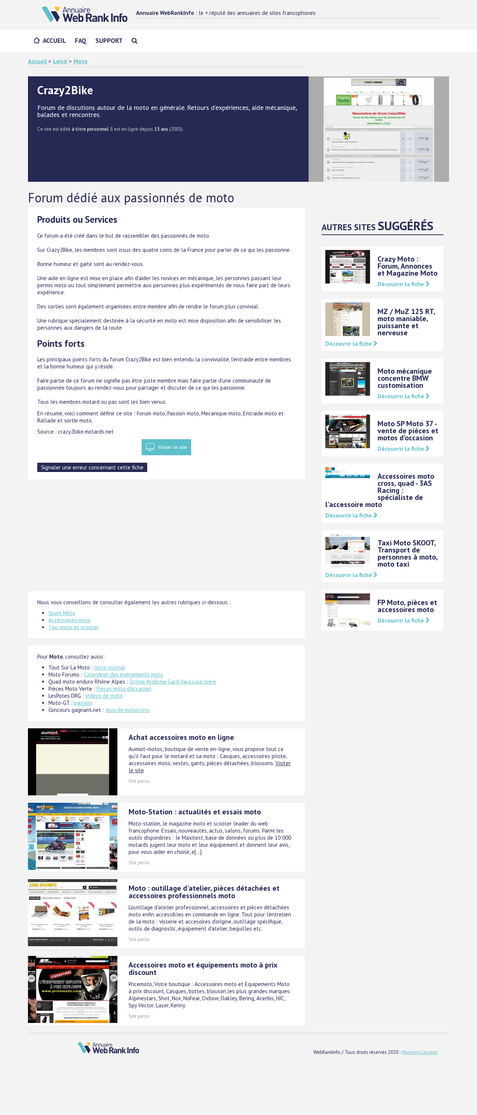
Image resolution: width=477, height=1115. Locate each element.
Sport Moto (61, 613)
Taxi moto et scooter (73, 627)
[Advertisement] (166, 539)
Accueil (54, 41)
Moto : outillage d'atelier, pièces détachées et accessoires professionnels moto (204, 891)
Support (109, 41)
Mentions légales (420, 1052)
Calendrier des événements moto (123, 674)
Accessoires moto (69, 620)
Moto (80, 61)
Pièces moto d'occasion (124, 688)
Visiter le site (172, 447)
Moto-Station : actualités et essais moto (195, 812)
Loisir (60, 61)
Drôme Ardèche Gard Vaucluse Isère (173, 681)
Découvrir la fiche (402, 284)
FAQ (80, 41)
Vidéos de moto (104, 695)
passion (83, 702)
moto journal (109, 667)
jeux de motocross (127, 709)
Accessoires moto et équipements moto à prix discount (203, 968)
